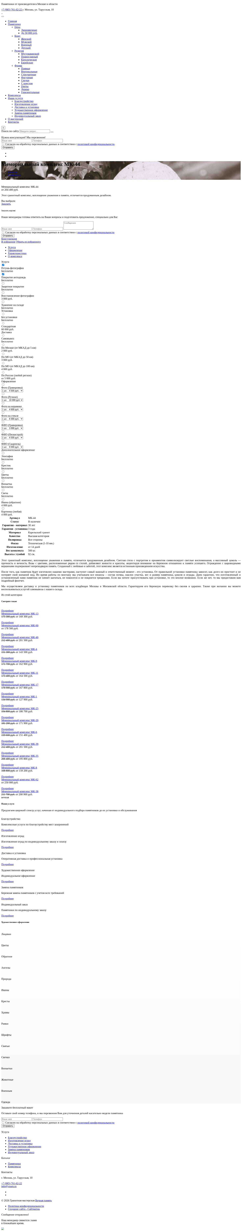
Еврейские (27, 62)
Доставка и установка (26, 107)
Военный (26, 44)
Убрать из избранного (28, 241)
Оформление (15, 250)
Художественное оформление (31, 110)
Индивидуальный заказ (27, 116)
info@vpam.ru (8, 1186)
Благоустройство (23, 101)
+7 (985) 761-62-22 (12, 9)
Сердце (25, 80)
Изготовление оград (25, 104)
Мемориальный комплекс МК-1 (19, 696)
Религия (19, 50)
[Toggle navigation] (2, 16)
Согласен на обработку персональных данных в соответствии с (59, 232)
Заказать (6, 203)
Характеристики (17, 253)
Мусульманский (30, 53)
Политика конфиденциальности (26, 1206)
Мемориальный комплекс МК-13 (19, 613)
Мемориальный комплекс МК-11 (19, 672)
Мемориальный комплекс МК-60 (19, 625)
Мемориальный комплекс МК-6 (19, 732)
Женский (26, 39)
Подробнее (7, 610)
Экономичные (29, 30)
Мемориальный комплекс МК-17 (19, 684)
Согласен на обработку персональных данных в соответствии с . (60, 144)
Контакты (13, 122)
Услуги (12, 247)
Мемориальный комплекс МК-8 (19, 767)
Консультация (9, 238)
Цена (17, 27)
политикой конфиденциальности (95, 144)
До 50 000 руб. (29, 33)
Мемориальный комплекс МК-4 (19, 649)
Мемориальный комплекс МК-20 (19, 720)
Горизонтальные (30, 92)
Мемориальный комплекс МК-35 (19, 755)
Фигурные (27, 77)
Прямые (25, 68)
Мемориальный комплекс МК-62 (19, 779)
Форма (18, 65)
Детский (26, 47)
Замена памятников (25, 113)
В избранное (8, 241)
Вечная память (43, 1200)
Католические (29, 59)
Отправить (8, 147)
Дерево (25, 89)
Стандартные (28, 74)
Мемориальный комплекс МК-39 (19, 744)
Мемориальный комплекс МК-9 (19, 661)
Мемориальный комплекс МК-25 (19, 708)
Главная (12, 21)
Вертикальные (29, 71)
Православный (29, 56)
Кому (17, 36)
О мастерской (15, 119)
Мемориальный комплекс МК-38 (19, 791)
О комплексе (15, 256)
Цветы (24, 86)
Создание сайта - (24, 1209)
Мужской (26, 41)
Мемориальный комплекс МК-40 (19, 637)
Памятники (14, 24)
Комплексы (14, 95)
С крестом (27, 83)
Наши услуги (15, 98)
